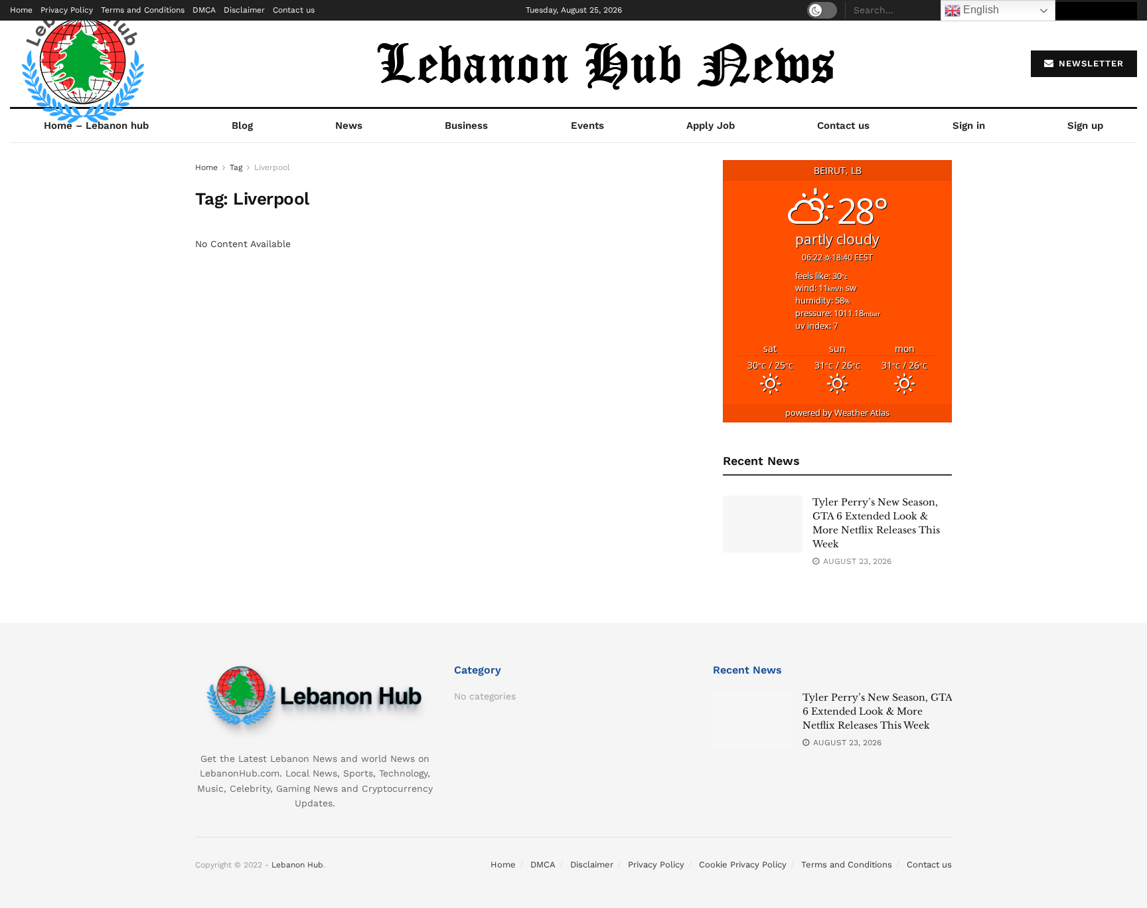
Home (21, 10)
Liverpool (272, 167)
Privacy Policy (66, 10)
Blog (242, 126)
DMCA (204, 10)
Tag (236, 167)
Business (466, 126)
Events (587, 126)
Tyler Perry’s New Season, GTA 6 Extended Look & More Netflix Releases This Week (877, 711)
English (979, 9)
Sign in (969, 126)
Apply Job (710, 126)
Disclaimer (244, 10)
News (348, 126)
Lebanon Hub (297, 864)
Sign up (1085, 126)
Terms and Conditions (143, 10)
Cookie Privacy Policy (743, 864)
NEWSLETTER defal (1089, 10)
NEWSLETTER (1089, 63)
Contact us (294, 10)
